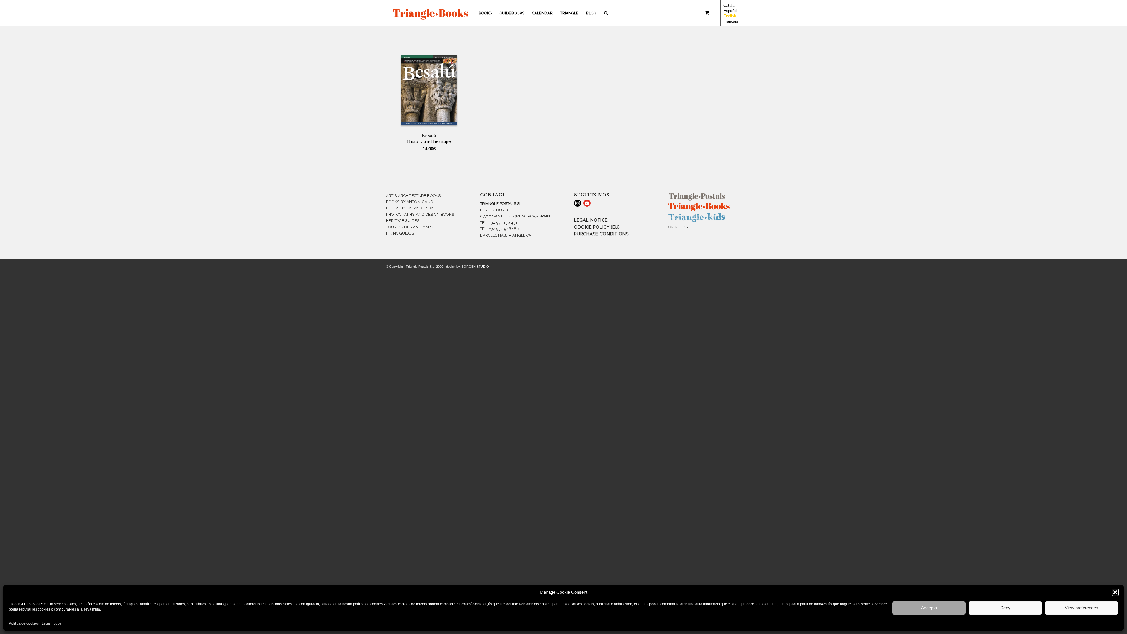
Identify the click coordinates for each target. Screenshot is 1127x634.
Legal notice (51, 623)
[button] (1115, 592)
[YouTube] (587, 203)
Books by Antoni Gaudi (410, 202)
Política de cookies (24, 623)
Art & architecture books (413, 195)
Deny (1005, 607)
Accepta (929, 607)
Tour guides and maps (409, 227)
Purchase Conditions (601, 234)
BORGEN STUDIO (475, 266)
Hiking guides (400, 233)
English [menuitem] (729, 16)
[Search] (606, 13)
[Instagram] (577, 203)
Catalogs (678, 227)
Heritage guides (402, 220)
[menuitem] (485, 13)
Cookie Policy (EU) (597, 227)
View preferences (1081, 607)
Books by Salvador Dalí (411, 208)
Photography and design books (420, 214)
